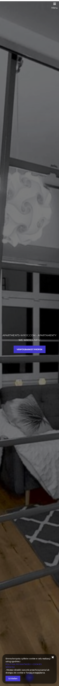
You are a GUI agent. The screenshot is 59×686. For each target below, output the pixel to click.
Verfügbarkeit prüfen (29, 349)
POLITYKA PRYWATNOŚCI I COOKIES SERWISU (24, 665)
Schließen (12, 678)
